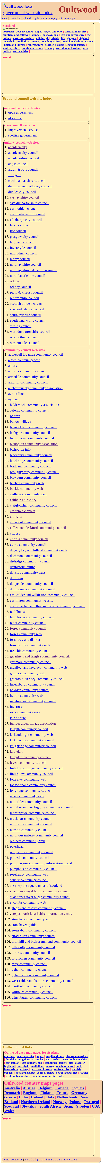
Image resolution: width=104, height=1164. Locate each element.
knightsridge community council (33, 746)
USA (95, 1106)
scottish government (22, 135)
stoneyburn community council (34, 930)
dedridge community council (30, 561)
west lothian (39, 1075)
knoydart (16, 751)
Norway (60, 1101)
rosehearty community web (29, 874)
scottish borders (54, 44)
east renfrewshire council (27, 214)
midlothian (23, 41)
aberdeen (8, 31)
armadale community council (28, 377)
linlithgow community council (31, 774)
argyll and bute (53, 31)
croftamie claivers (22, 511)
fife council (18, 231)
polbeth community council (29, 858)
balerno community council (29, 410)
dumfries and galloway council (30, 186)
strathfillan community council (33, 936)
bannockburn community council (33, 427)
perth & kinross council (26, 292)
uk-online (15, 118)
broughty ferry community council (34, 472)
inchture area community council (33, 701)
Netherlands (67, 1097)
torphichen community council (33, 958)
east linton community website (31, 600)
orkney (89, 41)
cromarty (16, 516)
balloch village (20, 421)
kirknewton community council (32, 740)
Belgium (45, 1088)
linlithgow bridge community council (36, 768)
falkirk (55, 38)
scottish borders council (27, 303)
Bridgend (14, 175)
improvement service (23, 130)
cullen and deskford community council (38, 528)
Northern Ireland (35, 1101)
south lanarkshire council (28, 320)
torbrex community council (31, 953)
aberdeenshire (24, 31)
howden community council (29, 690)
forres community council (28, 628)
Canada (62, 1088)
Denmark (12, 1092)
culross (15, 533)
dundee (36, 34)
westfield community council (32, 986)
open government (20, 112)
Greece (10, 1097)
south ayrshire (11, 48)
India (23, 1097)
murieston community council (31, 824)
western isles (20, 51)
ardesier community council (27, 371)
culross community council (29, 539)
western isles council (24, 343)
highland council (22, 242)
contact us (15, 18)
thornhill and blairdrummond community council (46, 941)
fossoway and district (25, 639)
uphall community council (30, 969)
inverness (16, 707)
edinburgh (42, 38)
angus (38, 31)
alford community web (24, 360)
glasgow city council (24, 236)
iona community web (25, 712)
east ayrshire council (24, 197)
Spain (68, 1106)
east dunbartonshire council (29, 203)
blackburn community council (31, 455)
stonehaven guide (24, 925)
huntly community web (26, 695)
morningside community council (33, 813)
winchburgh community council (34, 997)
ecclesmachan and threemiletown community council (47, 606)
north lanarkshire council (27, 276)
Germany (79, 1092)
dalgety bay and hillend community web (38, 550)
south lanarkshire (32, 48)
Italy (50, 1097)
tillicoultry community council (33, 947)
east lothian (12, 1062)
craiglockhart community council (33, 505)
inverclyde (9, 41)
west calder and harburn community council (42, 981)
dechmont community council (31, 556)
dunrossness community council (32, 589)
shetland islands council (27, 309)
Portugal (91, 1101)
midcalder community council (31, 802)
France (62, 1092)
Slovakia (29, 1106)
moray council (20, 259)
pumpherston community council (33, 869)
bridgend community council (30, 466)
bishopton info (20, 449)
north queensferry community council (36, 835)
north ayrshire (51, 41)
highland (84, 38)
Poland (75, 1101)
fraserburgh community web (30, 645)
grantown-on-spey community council (37, 679)
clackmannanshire (75, 31)
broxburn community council (30, 477)
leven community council (28, 763)
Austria (29, 1088)
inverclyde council (23, 248)
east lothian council (24, 208)
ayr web (13, 399)
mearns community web (27, 796)
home (4, 18)
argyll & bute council (23, 169)
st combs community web (28, 902)
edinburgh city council (26, 220)
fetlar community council (28, 623)
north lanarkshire (72, 41)
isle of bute (18, 718)
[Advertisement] (48, 76)
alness (12, 365)
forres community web (26, 634)
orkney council (20, 287)
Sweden (83, 1106)
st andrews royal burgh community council (40, 891)
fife (63, 38)
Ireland (37, 1097)
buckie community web (26, 489)
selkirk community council (29, 880)
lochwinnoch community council (33, 785)
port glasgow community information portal (41, 863)
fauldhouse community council (32, 617)
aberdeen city (17, 147)
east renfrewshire (23, 38)
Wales (9, 1111)
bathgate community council (30, 433)
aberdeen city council (23, 153)
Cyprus (78, 1088)
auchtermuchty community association (35, 388)
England (30, 1092)
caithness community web (28, 494)
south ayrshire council (25, 315)
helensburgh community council (32, 684)
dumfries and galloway (16, 34)
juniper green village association (33, 723)
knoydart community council (30, 757)
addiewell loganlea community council (35, 354)
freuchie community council (30, 651)
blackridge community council (31, 461)
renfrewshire (35, 44)
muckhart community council (30, 818)
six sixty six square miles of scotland (36, 885)
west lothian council (24, 337)
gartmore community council (30, 662)
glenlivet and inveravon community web (38, 667)
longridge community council (31, 790)
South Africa (50, 1106)
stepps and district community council (39, 908)
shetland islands (75, 44)
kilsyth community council (29, 729)
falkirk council (20, 225)
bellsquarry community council (32, 438)
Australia (12, 1088)
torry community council (29, 964)
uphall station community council (35, 975)
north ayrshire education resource (33, 270)
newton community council (29, 830)
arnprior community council (28, 382)
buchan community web (27, 483)
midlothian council (23, 253)
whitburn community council (32, 992)
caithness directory (23, 500)
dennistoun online (22, 567)
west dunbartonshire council (30, 331)
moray (36, 41)
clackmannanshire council (26, 181)
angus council (18, 164)
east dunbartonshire (72, 34)
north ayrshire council (25, 264)
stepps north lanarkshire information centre (42, 913)
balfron (15, 416)
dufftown (16, 578)
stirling (49, 48)
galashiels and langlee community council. (40, 656)
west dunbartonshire (68, 48)
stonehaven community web (31, 919)
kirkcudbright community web (31, 735)
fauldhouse (17, 612)
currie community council (28, 544)
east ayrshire (50, 34)
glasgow (71, 38)
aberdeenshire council (23, 158)
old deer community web (27, 841)
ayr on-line (16, 394)
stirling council (20, 326)
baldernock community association (34, 405)
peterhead (17, 846)
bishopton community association (34, 444)
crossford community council (30, 522)
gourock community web (27, 673)
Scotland (11, 1106)
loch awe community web (28, 779)
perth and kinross (14, 44)
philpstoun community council (31, 852)
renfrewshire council (24, 298)
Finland (47, 1092)
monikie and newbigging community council (41, 807)
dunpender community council (31, 584)
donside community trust (27, 572)
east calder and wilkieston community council (42, 595)
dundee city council (22, 192)
